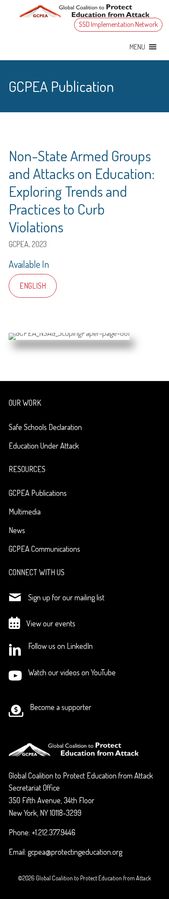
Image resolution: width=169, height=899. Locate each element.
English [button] (33, 285)
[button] (137, 46)
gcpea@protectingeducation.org (75, 852)
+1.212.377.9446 (53, 832)
